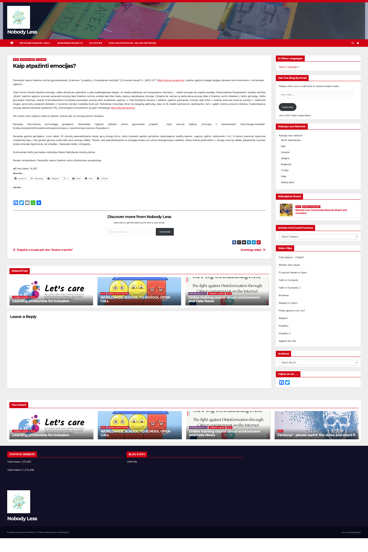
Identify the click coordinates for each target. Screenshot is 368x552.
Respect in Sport (288, 302)
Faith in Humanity (288, 280)
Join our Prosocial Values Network (132, 43)
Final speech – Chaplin (291, 257)
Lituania (285, 152)
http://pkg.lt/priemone (123, 107)
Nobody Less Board (311, 207)
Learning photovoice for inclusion (40, 301)
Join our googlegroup (351, 532)
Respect (283, 318)
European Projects (70, 43)
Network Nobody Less (35, 43)
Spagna (285, 158)
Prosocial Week (27, 59)
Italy (283, 146)
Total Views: (14, 461)
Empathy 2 (285, 333)
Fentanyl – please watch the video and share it (316, 435)
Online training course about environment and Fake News (224, 299)
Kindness (284, 295)
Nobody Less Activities (118, 293)
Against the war (287, 341)
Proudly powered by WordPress (21, 532)
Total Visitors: (15, 469)
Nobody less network (291, 135)
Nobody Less (22, 32)
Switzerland (287, 182)
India (283, 176)
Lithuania (41, 59)
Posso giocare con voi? (292, 310)
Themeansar (63, 532)
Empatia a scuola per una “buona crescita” (45, 250)
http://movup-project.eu (171, 80)
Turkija (284, 170)
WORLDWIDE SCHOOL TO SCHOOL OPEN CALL (135, 299)
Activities (95, 43)
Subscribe (164, 231)
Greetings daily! (251, 250)
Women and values (289, 264)
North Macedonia (290, 140)
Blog (16, 59)
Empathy (284, 325)
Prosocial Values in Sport (293, 272)
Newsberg (49, 532)
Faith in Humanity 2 (289, 287)
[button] (353, 43)
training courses (20, 297)
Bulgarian (286, 164)
